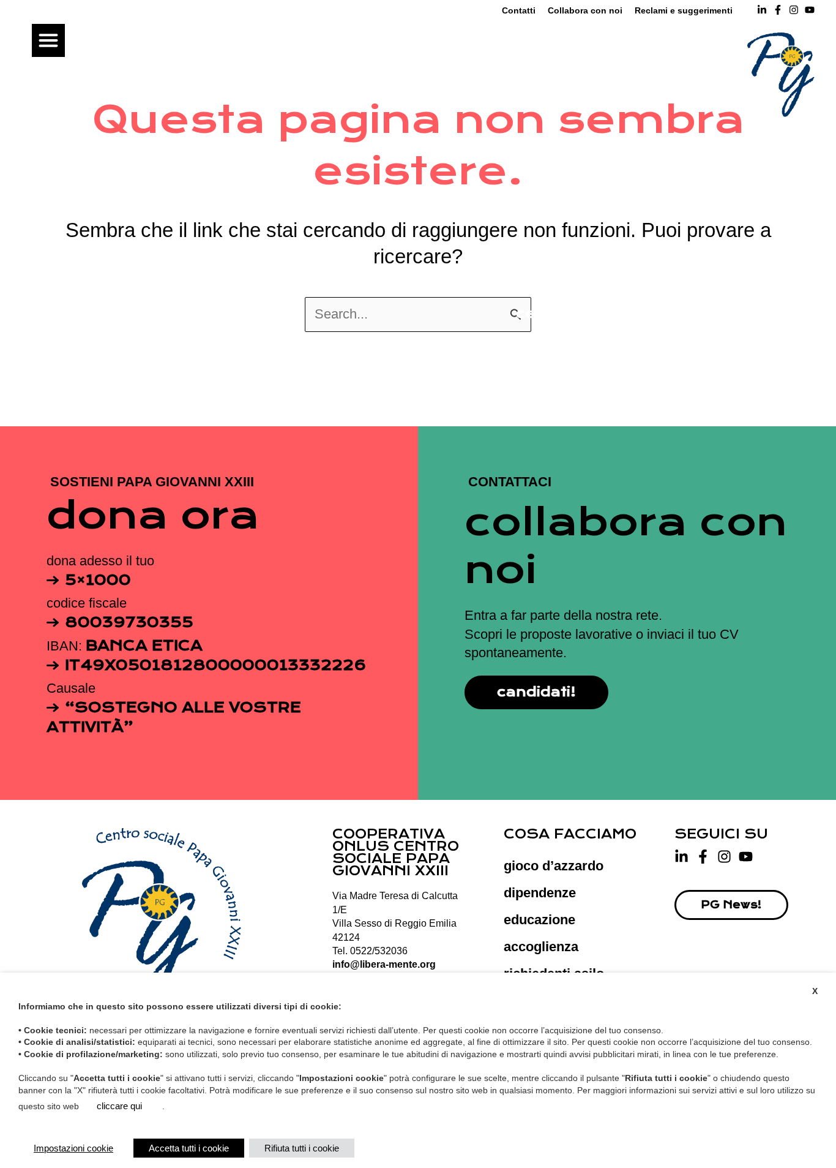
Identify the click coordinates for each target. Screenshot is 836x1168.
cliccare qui (119, 1106)
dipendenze (540, 892)
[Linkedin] (762, 10)
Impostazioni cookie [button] (73, 1148)
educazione (539, 919)
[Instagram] (794, 10)
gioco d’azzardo (553, 865)
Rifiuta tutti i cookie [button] (301, 1148)
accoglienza (541, 946)
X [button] (815, 991)
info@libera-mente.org (384, 964)
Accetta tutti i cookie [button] (189, 1148)
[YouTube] (810, 10)
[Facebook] (778, 10)
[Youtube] (746, 857)
